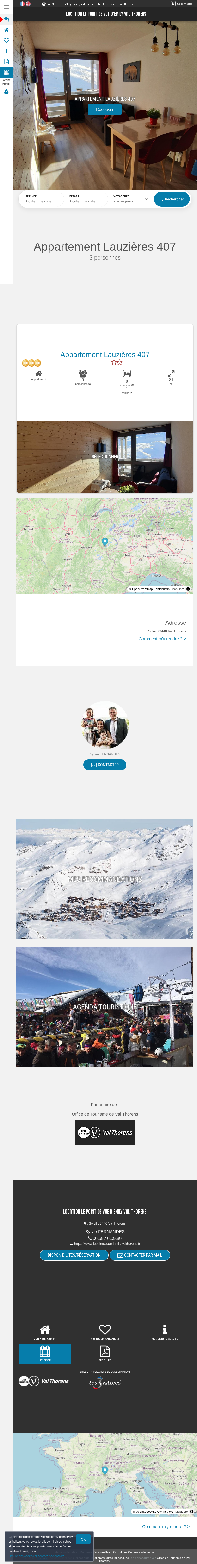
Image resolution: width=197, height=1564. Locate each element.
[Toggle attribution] (188, 589)
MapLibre (178, 589)
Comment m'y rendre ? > (162, 638)
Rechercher (174, 199)
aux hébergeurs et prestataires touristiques (101, 1558)
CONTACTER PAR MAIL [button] (142, 1255)
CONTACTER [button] (108, 764)
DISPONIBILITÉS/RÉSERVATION (74, 1255)
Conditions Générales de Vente (133, 1552)
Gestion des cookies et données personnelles (36, 1556)
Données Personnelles (95, 1552)
